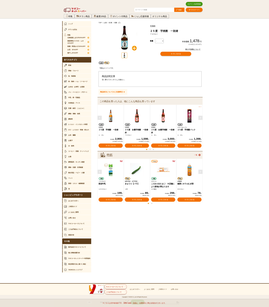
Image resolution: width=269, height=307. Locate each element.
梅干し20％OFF (72, 53)
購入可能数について (192, 49)
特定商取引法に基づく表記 (77, 264)
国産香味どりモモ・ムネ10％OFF (75, 42)
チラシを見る (72, 29)
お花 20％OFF (72, 49)
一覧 (195, 155)
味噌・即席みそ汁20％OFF (76, 46)
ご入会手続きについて (75, 229)
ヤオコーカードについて (76, 223)
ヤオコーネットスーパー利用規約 (79, 258)
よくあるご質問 (73, 212)
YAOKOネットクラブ (75, 270)
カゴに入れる (176, 54)
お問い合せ (72, 218)
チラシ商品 (84, 16)
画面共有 (71, 235)
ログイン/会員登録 (194, 4)
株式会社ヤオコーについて (77, 247)
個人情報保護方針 (74, 253)
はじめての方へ (73, 201)
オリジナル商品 (159, 16)
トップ (70, 24)
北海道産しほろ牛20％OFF (76, 37)
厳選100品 (101, 16)
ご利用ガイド (72, 206)
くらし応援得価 (141, 16)
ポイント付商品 (120, 16)
